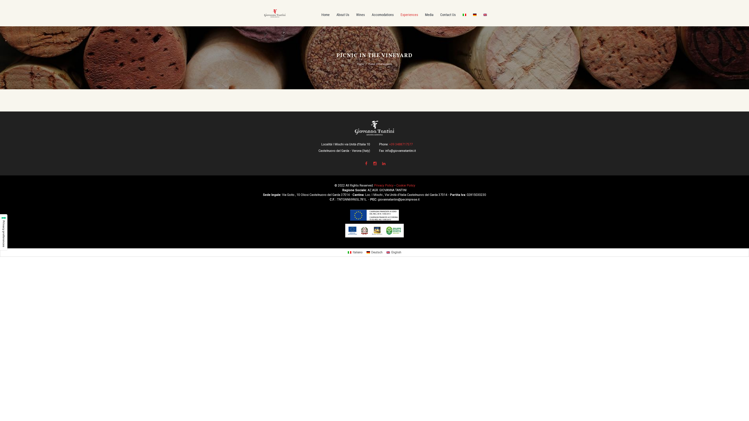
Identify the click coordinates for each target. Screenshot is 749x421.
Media (429, 15)
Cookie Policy (405, 185)
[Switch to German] (475, 14)
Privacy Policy (384, 185)
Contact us (448, 15)
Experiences (409, 15)
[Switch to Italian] (464, 14)
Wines (360, 15)
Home (325, 15)
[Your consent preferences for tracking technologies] (3, 232)
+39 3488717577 (401, 144)
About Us (342, 15)
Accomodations (383, 15)
